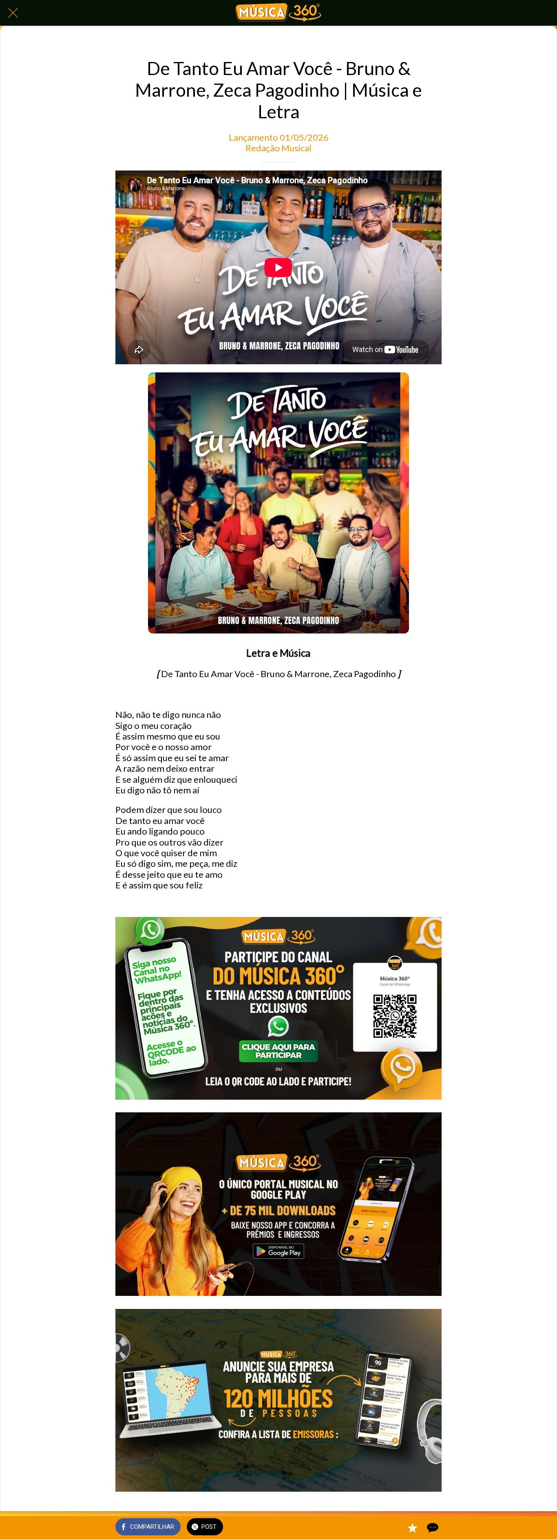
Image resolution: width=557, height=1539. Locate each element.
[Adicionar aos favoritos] (412, 1527)
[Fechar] (13, 13)
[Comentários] (432, 1527)
